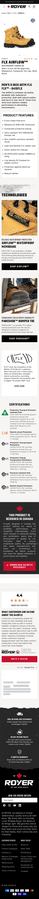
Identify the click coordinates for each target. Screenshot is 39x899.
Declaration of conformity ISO (27, 866)
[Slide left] (15, 55)
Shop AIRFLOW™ (19, 266)
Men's (9, 13)
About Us (24, 845)
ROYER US (12, 885)
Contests (24, 871)
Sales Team (25, 849)
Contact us (6, 853)
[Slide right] (24, 55)
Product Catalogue (9, 849)
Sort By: (20, 667)
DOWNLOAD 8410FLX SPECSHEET (21, 566)
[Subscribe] (35, 800)
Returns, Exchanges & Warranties (10, 857)
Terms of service (9, 871)
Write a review (19, 659)
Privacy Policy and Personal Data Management (28, 858)
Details (24, 724)
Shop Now (19, 386)
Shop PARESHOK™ (19, 338)
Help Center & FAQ (9, 845)
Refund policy (7, 863)
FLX (15, 13)
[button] (4, 6)
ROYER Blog (26, 853)
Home (4, 13)
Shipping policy (8, 867)
